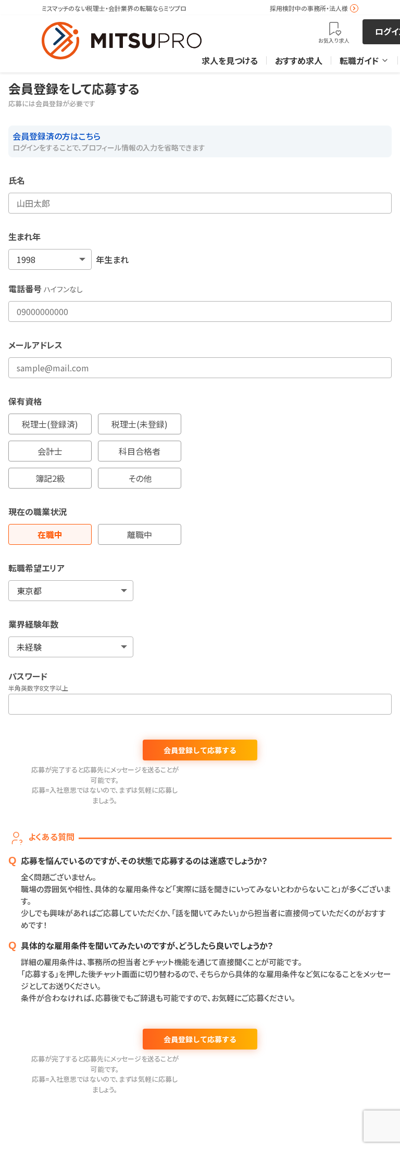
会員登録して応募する (200, 750)
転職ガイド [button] (359, 60)
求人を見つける (230, 60)
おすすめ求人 (298, 60)
